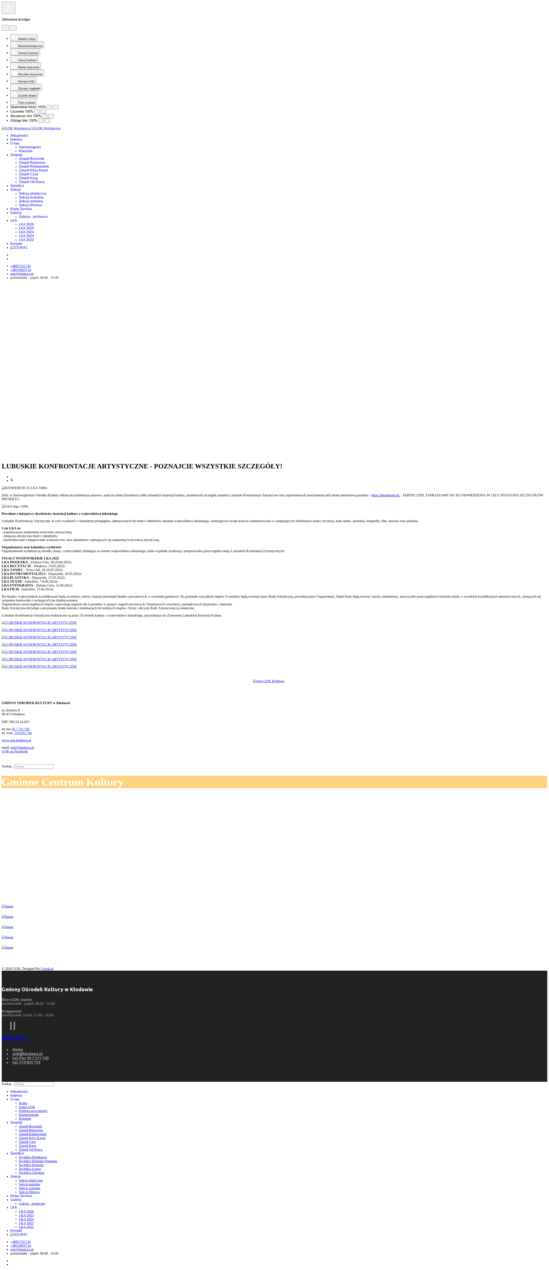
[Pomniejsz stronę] (49, 107)
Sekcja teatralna (31, 197)
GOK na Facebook (15, 751)
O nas (14, 143)
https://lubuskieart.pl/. (385, 495)
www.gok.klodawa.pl (16, 740)
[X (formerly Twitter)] (11, 480)
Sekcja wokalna (31, 201)
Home (17, 1049)
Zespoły (16, 155)
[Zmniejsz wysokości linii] (45, 116)
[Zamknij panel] (13, 28)
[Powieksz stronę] (56, 107)
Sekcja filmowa (30, 205)
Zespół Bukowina (32, 162)
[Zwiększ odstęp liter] (47, 120)
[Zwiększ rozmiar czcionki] (43, 111)
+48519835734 (20, 270)
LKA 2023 (26, 236)
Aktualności (19, 135)
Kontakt (16, 244)
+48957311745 (20, 266)
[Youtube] (14, 1026)
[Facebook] (11, 1026)
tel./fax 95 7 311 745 (30, 1058)
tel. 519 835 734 (26, 1062)
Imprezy (16, 139)
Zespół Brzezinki (31, 159)
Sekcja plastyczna (33, 193)
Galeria (15, 213)
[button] (274, 447)
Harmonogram (30, 147)
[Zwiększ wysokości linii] (51, 116)
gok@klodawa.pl (22, 274)
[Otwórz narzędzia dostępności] (8, 8)
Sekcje (15, 189)
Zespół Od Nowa (32, 182)
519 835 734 (23, 733)
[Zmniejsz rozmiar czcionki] (37, 111)
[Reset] (5, 28)
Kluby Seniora (21, 209)
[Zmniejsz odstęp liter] (41, 120)
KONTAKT (14, 1038)
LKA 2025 (26, 228)
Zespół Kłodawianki (34, 166)
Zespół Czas (28, 174)
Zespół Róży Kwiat (33, 170)
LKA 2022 (26, 240)
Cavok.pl (47, 968)
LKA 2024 (26, 232)
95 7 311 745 (21, 729)
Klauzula (25, 151)
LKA (13, 220)
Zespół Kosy (28, 178)
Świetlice (17, 186)
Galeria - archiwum (33, 216)
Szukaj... (8, 766)
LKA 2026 (26, 224)
